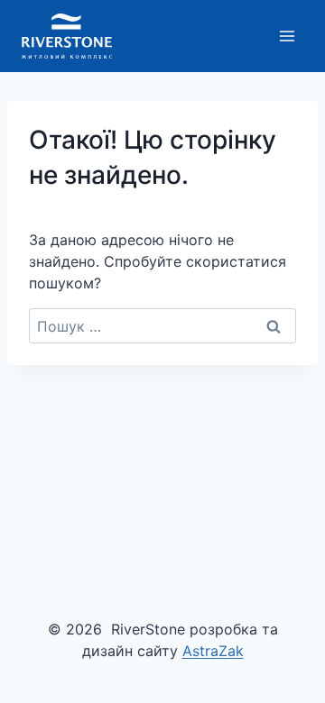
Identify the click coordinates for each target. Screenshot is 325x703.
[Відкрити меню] (286, 36)
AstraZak (213, 651)
